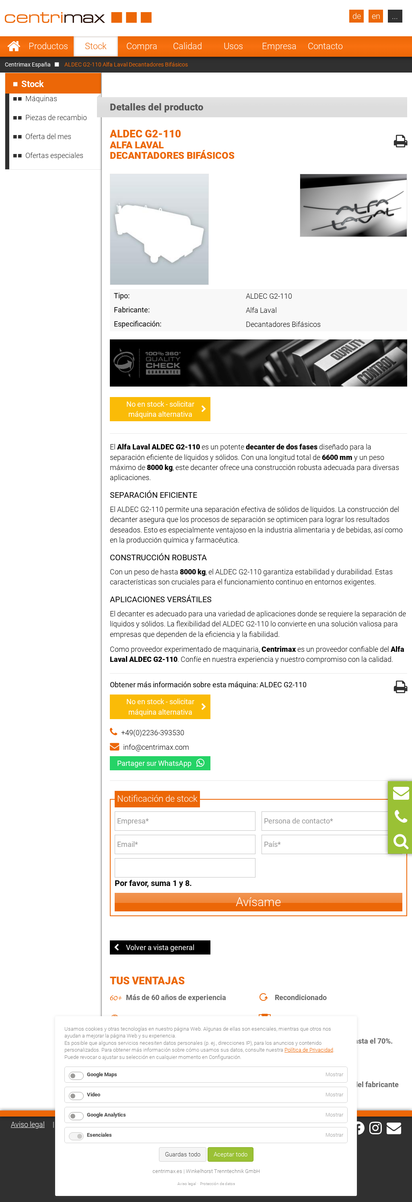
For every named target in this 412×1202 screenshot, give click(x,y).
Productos (48, 46)
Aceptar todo (230, 1154)
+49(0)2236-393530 (152, 732)
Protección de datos (217, 1183)
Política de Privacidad (308, 1050)
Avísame (258, 902)
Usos (233, 46)
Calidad (187, 46)
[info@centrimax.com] (394, 1127)
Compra (141, 46)
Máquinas (41, 98)
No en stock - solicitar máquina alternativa (160, 409)
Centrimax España (28, 64)
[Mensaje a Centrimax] (401, 793)
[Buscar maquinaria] (400, 841)
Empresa (279, 46)
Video (93, 1095)
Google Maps (102, 1074)
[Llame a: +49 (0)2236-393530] (401, 817)
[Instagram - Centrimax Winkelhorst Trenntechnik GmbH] (375, 1127)
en (376, 16)
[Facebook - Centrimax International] (358, 1128)
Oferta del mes (48, 136)
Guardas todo (182, 1154)
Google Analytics (106, 1115)
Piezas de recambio (56, 117)
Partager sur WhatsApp (154, 763)
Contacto (325, 46)
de (356, 16)
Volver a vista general (160, 947)
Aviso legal (28, 1124)
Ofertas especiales (54, 155)
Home (14, 46)
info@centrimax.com (156, 747)
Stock (96, 46)
